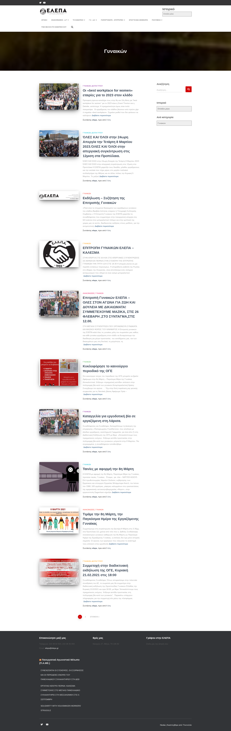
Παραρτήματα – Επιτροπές (112, 20)
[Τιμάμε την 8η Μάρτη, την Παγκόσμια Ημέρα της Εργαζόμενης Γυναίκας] (59, 520)
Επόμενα (94, 617)
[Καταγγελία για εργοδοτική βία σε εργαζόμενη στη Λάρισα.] (59, 422)
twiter (40, 3)
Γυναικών (87, 86)
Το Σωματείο (78, 20)
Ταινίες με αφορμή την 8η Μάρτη (108, 469)
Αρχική (44, 20)
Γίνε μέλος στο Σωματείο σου (53, 27)
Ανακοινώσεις (89, 293)
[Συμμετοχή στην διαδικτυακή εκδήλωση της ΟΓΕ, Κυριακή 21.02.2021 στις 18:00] (59, 572)
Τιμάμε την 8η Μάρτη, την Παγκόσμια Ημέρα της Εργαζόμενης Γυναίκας (111, 518)
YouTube (44, 3)
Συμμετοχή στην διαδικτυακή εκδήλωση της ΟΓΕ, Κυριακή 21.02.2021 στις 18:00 (105, 570)
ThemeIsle (187, 725)
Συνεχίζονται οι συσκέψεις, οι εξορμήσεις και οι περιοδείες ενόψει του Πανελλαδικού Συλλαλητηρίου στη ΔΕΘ (62, 674)
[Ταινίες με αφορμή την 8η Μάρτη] (59, 476)
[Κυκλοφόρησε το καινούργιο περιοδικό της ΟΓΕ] (59, 372)
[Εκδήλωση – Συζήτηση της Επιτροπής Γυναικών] (59, 195)
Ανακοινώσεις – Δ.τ (59, 20)
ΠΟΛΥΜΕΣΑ (156, 20)
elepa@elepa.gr (52, 648)
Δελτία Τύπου (97, 86)
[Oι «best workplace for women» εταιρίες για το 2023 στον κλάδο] (59, 96)
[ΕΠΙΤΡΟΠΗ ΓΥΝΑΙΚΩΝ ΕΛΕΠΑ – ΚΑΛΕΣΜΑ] (59, 254)
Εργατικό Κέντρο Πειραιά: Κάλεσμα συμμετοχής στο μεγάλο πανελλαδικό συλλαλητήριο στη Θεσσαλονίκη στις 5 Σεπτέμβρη (60, 692)
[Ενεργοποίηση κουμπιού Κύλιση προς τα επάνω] (225, 725)
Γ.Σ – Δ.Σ (92, 20)
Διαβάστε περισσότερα (101, 115)
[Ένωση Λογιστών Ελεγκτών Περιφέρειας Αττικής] (53, 11)
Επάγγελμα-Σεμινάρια (138, 20)
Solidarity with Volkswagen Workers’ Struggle (61, 708)
